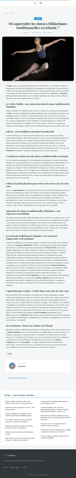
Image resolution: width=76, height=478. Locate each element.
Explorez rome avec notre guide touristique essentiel (19, 433)
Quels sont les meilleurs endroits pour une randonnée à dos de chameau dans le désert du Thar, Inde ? (56, 417)
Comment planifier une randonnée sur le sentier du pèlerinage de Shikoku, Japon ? (18, 414)
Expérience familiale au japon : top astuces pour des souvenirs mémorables (19, 427)
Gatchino (11, 455)
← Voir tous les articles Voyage (16, 378)
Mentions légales (15, 467)
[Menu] (41, 3)
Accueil (5, 13)
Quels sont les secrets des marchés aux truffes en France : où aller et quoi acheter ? (20, 439)
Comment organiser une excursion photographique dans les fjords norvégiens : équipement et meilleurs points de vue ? (55, 409)
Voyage (11, 13)
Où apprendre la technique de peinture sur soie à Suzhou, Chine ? (54, 402)
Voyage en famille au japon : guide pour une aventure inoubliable (55, 437)
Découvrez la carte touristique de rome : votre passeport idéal (20, 408)
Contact (24, 467)
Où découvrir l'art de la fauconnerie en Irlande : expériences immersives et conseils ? (56, 431)
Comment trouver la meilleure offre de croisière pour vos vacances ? (53, 424)
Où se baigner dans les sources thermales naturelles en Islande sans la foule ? (18, 421)
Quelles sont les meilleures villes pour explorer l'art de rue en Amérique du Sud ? (19, 402)
